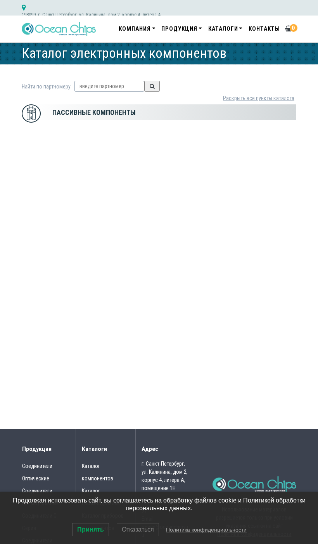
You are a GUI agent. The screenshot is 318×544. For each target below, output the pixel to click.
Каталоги (223, 28)
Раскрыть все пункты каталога (258, 98)
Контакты (264, 28)
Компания (135, 28)
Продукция (179, 28)
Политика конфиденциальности (206, 530)
